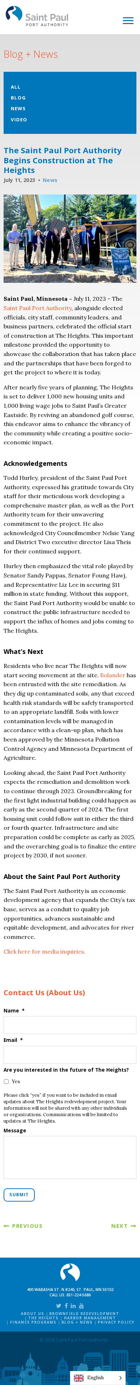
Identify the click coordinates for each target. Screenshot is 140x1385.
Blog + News (76, 1322)
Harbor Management (90, 1317)
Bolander (112, 675)
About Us (32, 1313)
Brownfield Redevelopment (84, 1313)
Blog (18, 97)
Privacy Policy (116, 1322)
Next (119, 1225)
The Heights (43, 1317)
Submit (19, 1195)
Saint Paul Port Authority (37, 16)
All (16, 87)
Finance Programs (33, 1322)
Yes (16, 1081)
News (18, 108)
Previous (27, 1225)
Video (19, 119)
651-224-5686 (78, 1294)
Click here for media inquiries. (44, 951)
